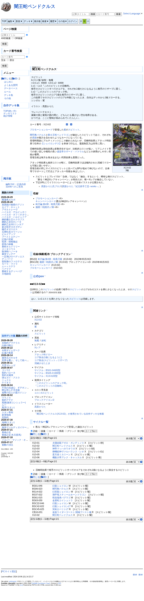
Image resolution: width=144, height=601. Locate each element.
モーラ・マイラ (10, 264)
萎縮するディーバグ (12, 271)
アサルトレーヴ (10, 209)
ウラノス (6, 397)
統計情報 (7, 116)
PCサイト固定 (9, 571)
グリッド (71, 431)
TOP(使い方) (9, 111)
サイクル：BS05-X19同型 (47, 373)
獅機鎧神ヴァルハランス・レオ (68, 451)
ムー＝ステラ (8, 266)
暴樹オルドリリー (11, 246)
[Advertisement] (15, 148)
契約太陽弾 (7, 375)
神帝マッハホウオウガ (63, 448)
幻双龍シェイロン (61, 492)
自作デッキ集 (11, 105)
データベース (11, 88)
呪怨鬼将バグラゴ (61, 497)
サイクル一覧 (40, 421)
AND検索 (6, 38)
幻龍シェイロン (60, 486)
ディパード (7, 259)
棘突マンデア (8, 254)
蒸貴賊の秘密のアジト (13, 204)
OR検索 (18, 38)
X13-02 (38, 320)
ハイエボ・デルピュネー (14, 212)
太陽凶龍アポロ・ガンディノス (68, 443)
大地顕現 (6, 274)
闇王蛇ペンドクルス (34, 6)
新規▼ (19, 21)
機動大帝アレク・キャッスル (67, 457)
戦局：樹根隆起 (10, 241)
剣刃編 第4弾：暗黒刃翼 (48, 204)
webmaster (13, 581)
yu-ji (21, 585)
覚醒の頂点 (7, 445)
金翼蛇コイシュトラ (62, 500)
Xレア (37, 347)
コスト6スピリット (44, 393)
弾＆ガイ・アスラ (11, 378)
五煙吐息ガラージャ (12, 232)
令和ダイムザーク (11, 350)
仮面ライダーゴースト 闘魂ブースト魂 (71, 512)
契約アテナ (7, 400)
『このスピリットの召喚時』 (49, 386)
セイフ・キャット (11, 207)
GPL (59, 583)
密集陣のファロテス (12, 261)
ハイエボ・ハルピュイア (14, 217)
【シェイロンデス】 (51, 143)
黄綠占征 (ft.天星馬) (11, 435)
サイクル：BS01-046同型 (47, 370)
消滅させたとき (42, 363)
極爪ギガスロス (10, 229)
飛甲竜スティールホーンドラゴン (69, 494)
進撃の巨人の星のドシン (14, 392)
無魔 (36, 340)
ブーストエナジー (11, 237)
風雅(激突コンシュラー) (14, 402)
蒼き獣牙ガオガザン (12, 227)
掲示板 (37, 21)
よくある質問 (11, 85)
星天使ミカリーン (61, 454)
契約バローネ (8, 373)
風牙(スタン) (8, 407)
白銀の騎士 (7, 345)
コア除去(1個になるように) (48, 357)
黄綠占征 (6, 432)
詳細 (35, 431)
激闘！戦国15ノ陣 (45, 207)
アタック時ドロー (43, 354)
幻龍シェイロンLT (61, 506)
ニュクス (6, 380)
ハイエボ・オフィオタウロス (16, 214)
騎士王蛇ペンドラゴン (59, 135)
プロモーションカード (41, 129)
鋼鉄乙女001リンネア (13, 224)
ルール (7, 92)
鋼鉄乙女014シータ (11, 222)
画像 (43, 431)
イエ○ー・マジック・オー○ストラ (19, 440)
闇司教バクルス (38, 135)
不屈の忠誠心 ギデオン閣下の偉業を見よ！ (24, 387)
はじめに (8, 82)
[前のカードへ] (67, 124)
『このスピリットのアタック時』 (51, 383)
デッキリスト (10, 113)
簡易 (61, 431)
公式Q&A (38, 276)
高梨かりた (40, 407)
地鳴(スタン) (8, 422)
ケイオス (6, 382)
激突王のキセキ (10, 358)
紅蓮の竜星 (7, 353)
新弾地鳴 (6, 415)
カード (52, 431)
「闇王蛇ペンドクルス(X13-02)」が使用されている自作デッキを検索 (69, 414)
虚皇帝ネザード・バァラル (70, 151)
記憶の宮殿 (7, 239)
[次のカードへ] (71, 124)
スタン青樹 (7, 412)
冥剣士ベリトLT (60, 509)
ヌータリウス (8, 249)
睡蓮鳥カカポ (8, 200)
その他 (7, 98)
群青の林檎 (7, 244)
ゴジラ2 (6, 370)
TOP (4, 21)
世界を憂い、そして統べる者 (16, 360)
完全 (3, 60)
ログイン (72, 21)
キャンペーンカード (46, 201)
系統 (34, 137)
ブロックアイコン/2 (44, 400)
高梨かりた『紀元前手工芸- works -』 (81, 186)
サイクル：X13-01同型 (46, 376)
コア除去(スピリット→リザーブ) (50, 360)
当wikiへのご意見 (14, 186)
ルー (4, 405)
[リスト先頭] (141, 462)
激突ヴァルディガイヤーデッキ (17, 427)
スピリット (73, 129)
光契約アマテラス (11, 343)
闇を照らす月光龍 (11, 390)
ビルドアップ (8, 234)
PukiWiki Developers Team (41, 583)
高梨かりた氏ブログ (51, 186)
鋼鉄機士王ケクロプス (13, 219)
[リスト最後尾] (141, 438)
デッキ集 (8, 95)
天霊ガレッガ (8, 365)
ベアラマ (6, 269)
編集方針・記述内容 (16, 184)
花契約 (5, 417)
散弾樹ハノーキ (10, 251)
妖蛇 (43, 340)
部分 (12, 60)
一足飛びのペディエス (13, 256)
